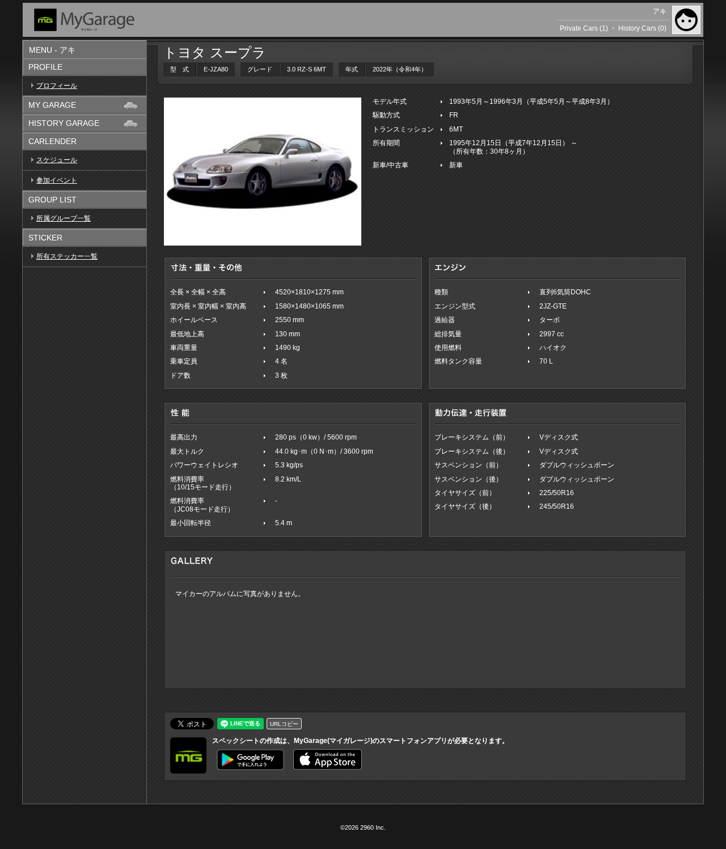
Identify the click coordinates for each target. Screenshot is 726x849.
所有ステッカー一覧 (67, 256)
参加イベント (56, 180)
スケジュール (56, 160)
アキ (659, 11)
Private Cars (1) (584, 28)
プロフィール (56, 86)
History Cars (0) (642, 28)
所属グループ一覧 (63, 218)
